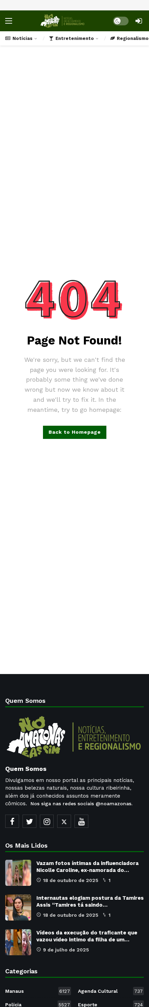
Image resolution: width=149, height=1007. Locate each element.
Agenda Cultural (110, 991)
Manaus (37, 991)
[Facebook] (12, 821)
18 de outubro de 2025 (70, 880)
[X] (64, 821)
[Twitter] (29, 821)
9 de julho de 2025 (66, 949)
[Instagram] (47, 821)
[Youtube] (81, 821)
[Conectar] (138, 21)
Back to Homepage (75, 432)
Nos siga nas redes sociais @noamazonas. (81, 803)
